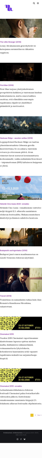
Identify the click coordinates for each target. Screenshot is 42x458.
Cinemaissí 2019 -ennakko (11, 386)
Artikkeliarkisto (17, 433)
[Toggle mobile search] (34, 3)
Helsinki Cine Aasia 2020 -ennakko (14, 204)
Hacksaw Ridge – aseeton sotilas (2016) (16, 138)
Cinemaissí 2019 (7, 334)
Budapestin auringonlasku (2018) (13, 250)
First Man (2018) (7, 85)
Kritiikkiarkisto (7, 433)
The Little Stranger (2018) (10, 42)
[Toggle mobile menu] (38, 3)
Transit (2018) (6, 296)
